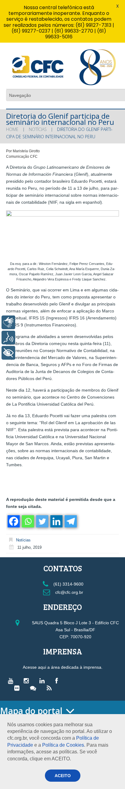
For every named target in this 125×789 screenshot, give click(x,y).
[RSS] (51, 688)
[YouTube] (12, 680)
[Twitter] (41, 521)
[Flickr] (18, 688)
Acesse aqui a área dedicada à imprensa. (63, 667)
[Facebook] (13, 521)
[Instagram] (28, 680)
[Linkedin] (55, 521)
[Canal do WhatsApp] (34, 688)
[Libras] (8, 322)
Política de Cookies (63, 745)
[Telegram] (70, 521)
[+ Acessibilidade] (8, 353)
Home (12, 129)
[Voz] (8, 337)
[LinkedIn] (44, 680)
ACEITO (63, 775)
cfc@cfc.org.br (68, 592)
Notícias (38, 129)
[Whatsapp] (27, 521)
